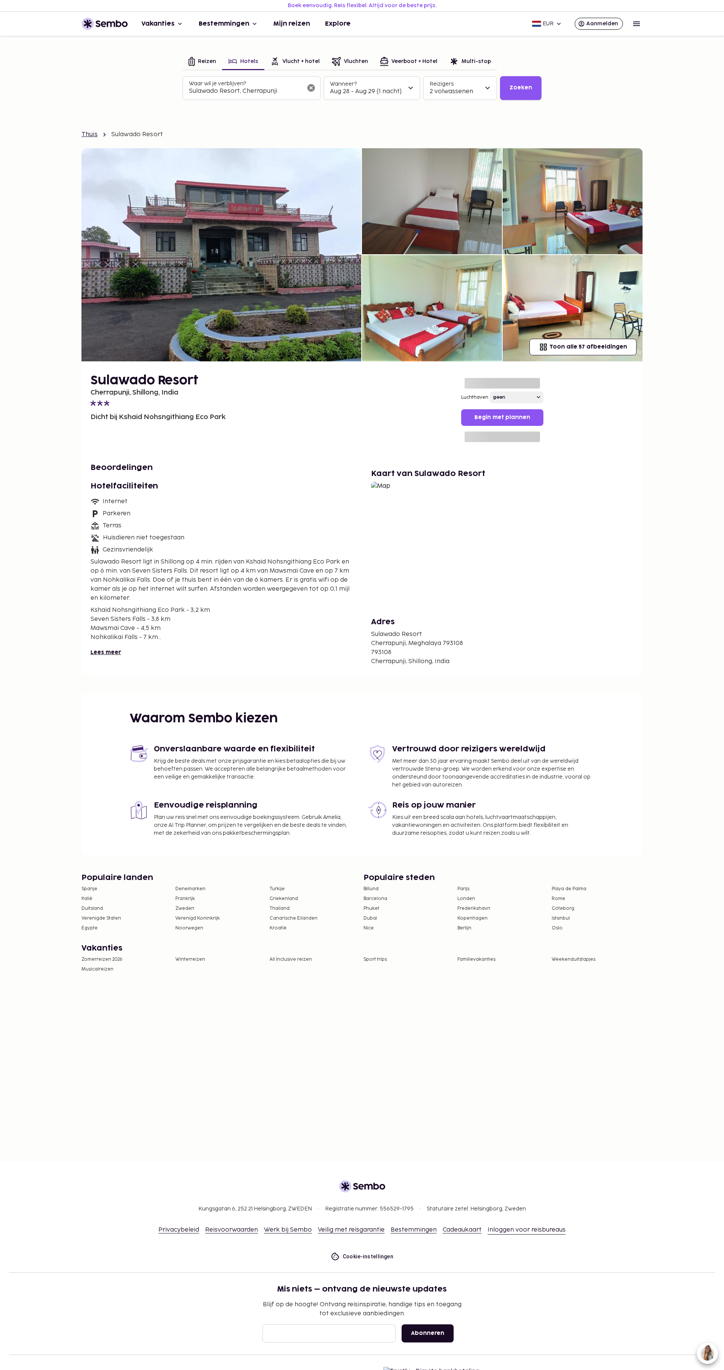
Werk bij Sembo (288, 1229)
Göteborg (563, 908)
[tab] (202, 62)
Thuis (89, 134)
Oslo (557, 928)
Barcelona (375, 899)
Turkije (277, 889)
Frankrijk (185, 899)
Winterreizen (190, 959)
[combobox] (245, 91)
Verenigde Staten (101, 918)
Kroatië (278, 928)
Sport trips (375, 959)
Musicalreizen (97, 969)
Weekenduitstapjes (573, 959)
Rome (558, 899)
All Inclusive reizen (291, 959)
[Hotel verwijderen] (311, 87)
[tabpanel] (362, 88)
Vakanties (158, 24)
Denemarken (190, 889)
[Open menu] (636, 24)
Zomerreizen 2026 (102, 959)
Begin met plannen (502, 417)
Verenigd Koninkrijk (197, 918)
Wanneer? (343, 84)
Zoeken (520, 87)
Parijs (463, 889)
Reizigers (441, 84)
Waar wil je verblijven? (217, 83)
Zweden (184, 908)
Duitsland (92, 908)
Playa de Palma (569, 889)
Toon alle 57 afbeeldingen (588, 346)
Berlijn (464, 928)
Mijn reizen (291, 24)
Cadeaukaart (462, 1229)
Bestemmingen (224, 24)
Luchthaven (474, 397)
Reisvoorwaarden (231, 1229)
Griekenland (284, 899)
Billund (371, 889)
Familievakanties (476, 959)
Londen (466, 899)
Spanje (89, 889)
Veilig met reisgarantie (351, 1229)
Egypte (89, 928)
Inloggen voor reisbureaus (527, 1229)
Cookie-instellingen (368, 1256)
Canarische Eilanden (294, 918)
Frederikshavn (473, 908)
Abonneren (427, 1333)
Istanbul (561, 918)
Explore (338, 24)
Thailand (280, 908)
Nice (369, 928)
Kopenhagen (472, 918)
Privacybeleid (178, 1229)
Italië (86, 899)
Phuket (371, 908)
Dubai (370, 918)
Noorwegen (189, 928)
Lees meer (105, 652)
